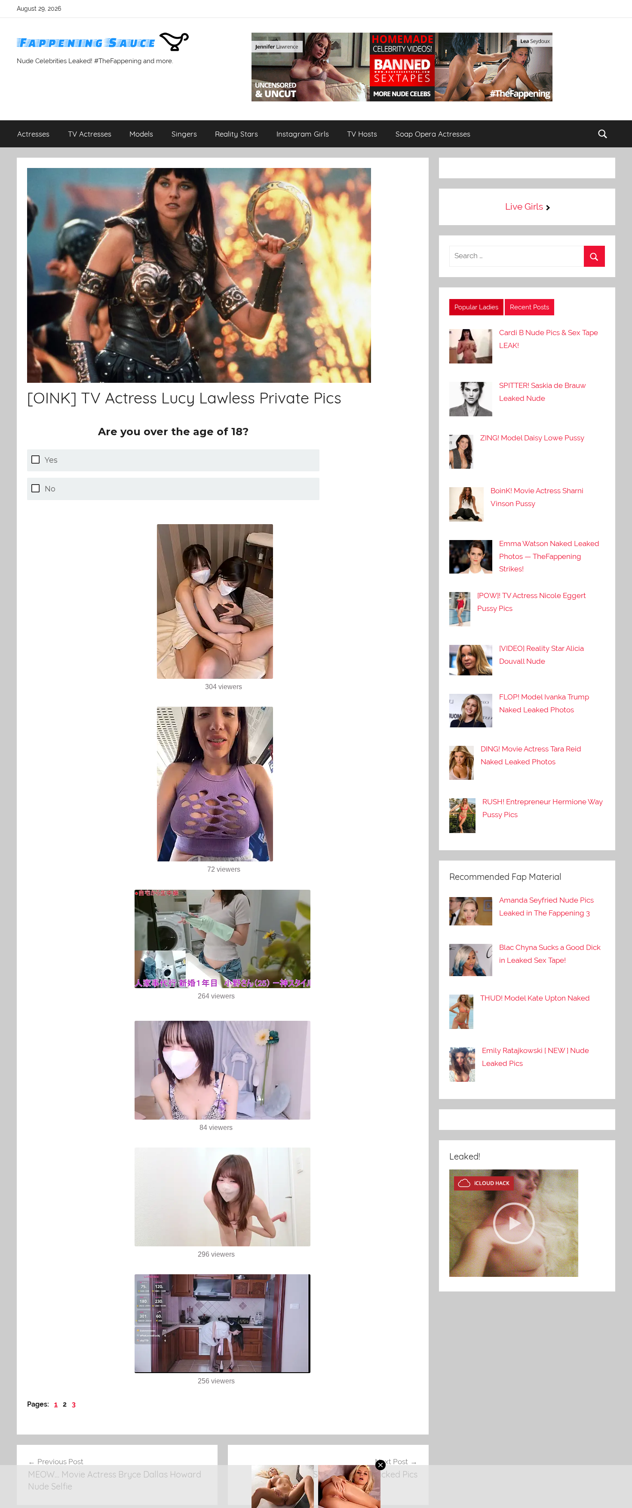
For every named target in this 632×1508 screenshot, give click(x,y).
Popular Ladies (476, 307)
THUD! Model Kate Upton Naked (535, 998)
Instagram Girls (302, 133)
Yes (51, 460)
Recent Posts (529, 307)
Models (141, 133)
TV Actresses (89, 133)
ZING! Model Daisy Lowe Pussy (532, 437)
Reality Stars (236, 133)
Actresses (33, 133)
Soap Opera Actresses (433, 133)
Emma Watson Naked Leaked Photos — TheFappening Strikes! (549, 556)
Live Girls (524, 206)
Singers (184, 133)
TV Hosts (362, 133)
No (50, 489)
